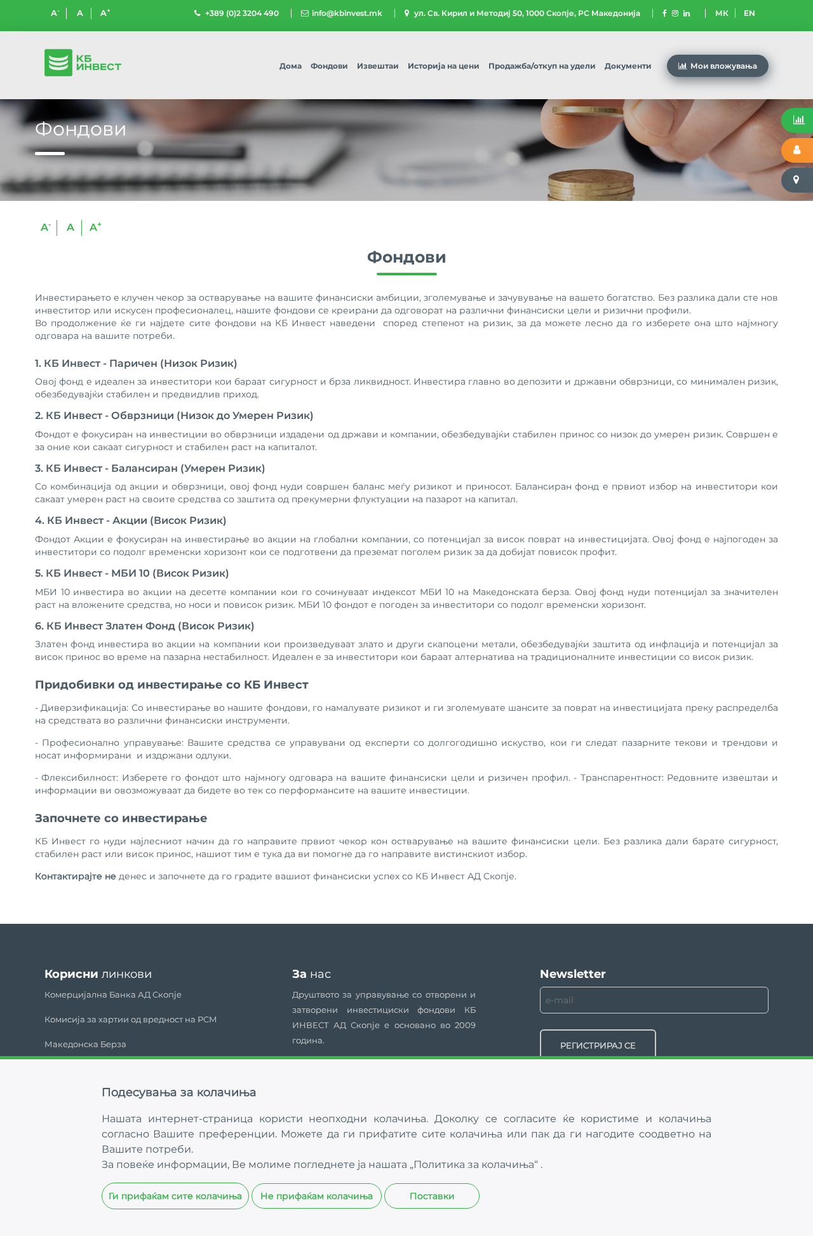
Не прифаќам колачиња (316, 1196)
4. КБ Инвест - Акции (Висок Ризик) (131, 520)
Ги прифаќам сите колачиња (175, 1196)
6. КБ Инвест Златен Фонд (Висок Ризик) (145, 626)
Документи (628, 66)
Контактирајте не (75, 876)
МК (722, 13)
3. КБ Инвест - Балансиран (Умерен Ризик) (150, 468)
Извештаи (378, 66)
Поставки (432, 1196)
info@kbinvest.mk (347, 13)
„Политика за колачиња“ (475, 1164)
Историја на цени (444, 66)
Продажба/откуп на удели (542, 66)
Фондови (329, 66)
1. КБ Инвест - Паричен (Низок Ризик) (136, 363)
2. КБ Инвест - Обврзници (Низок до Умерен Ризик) (174, 416)
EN (749, 13)
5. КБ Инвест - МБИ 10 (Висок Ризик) (132, 573)
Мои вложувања (723, 66)
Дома (290, 66)
